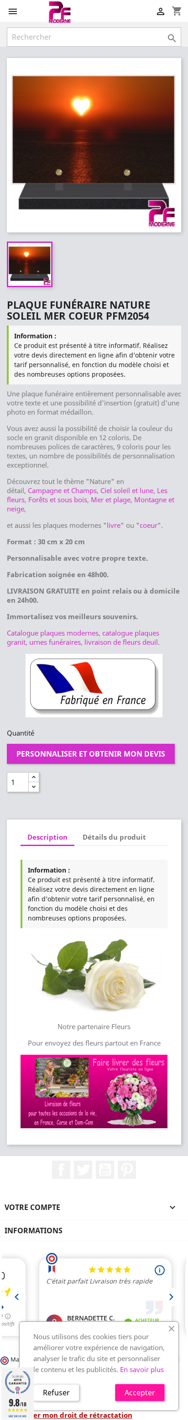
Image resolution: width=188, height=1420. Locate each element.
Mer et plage (111, 499)
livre (113, 525)
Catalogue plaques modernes (53, 632)
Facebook (61, 1170)
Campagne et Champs (62, 490)
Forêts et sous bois (57, 499)
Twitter (83, 1170)
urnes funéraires (55, 642)
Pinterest (127, 1170)
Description (47, 836)
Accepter (140, 1393)
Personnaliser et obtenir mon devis (90, 754)
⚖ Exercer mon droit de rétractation (69, 1415)
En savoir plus (142, 1369)
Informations (34, 1230)
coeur (148, 525)
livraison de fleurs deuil (121, 642)
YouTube (105, 1170)
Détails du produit (114, 836)
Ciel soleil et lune (126, 490)
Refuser (56, 1393)
